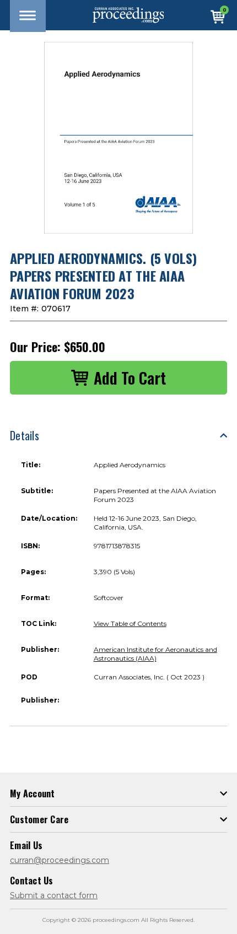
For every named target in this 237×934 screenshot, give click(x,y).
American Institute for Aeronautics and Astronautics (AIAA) (155, 653)
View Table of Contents (130, 623)
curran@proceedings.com (59, 860)
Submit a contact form (54, 895)
